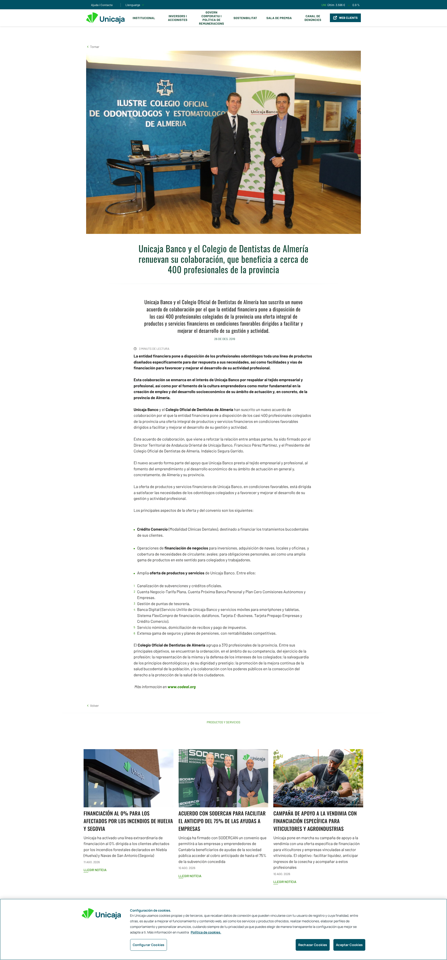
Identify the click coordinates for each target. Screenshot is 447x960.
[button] (92, 47)
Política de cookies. (206, 932)
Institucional (144, 18)
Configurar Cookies (149, 945)
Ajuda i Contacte (102, 5)
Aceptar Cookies (349, 945)
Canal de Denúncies (313, 18)
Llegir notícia (95, 870)
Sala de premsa (279, 18)
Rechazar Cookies (312, 945)
